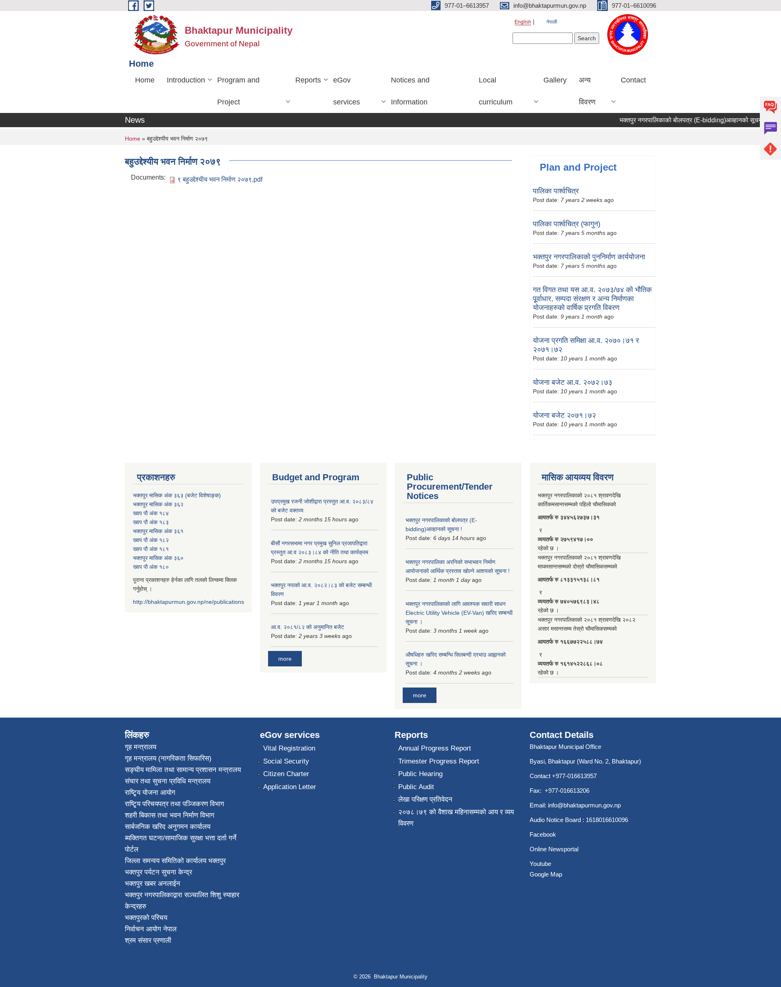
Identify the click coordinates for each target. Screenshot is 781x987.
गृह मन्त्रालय (140, 747)
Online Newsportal (554, 849)
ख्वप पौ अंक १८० (151, 567)
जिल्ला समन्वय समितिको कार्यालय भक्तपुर (175, 861)
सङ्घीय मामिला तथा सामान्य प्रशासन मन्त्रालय (183, 770)
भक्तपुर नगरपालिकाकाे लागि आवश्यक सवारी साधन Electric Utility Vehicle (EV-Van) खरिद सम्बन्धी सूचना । (459, 613)
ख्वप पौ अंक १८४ (151, 513)
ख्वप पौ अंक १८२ (151, 540)
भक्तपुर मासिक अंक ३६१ (158, 531)
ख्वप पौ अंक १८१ (151, 549)
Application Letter (289, 787)
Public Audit (416, 787)
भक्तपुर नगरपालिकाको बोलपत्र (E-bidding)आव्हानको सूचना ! (682, 120)
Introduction (186, 80)
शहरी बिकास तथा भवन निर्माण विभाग (169, 815)
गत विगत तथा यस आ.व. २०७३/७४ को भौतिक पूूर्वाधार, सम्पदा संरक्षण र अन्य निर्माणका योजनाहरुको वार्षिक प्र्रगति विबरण (592, 299)
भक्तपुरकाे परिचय (146, 918)
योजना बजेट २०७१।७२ (564, 415)
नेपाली (551, 22)
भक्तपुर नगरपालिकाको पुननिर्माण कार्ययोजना (589, 257)
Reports (308, 80)
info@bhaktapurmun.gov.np (584, 805)
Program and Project (238, 91)
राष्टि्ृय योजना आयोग (150, 792)
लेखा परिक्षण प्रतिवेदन (425, 799)
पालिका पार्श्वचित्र (556, 191)
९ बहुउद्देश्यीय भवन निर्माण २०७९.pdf (219, 179)
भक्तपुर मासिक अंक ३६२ (158, 504)
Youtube (540, 863)
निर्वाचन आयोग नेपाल (151, 929)
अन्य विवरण (587, 91)
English (523, 22)
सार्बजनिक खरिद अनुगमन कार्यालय (167, 827)
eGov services (346, 91)
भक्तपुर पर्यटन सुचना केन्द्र (158, 872)
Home (145, 80)
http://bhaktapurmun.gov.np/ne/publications (188, 602)
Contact (633, 80)
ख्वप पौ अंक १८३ (151, 522)
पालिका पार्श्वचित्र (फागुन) (566, 224)
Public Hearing (420, 774)
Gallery (555, 80)
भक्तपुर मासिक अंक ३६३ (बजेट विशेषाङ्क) (177, 495)
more (285, 658)
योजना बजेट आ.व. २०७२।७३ (572, 382)
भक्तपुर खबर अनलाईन (152, 883)
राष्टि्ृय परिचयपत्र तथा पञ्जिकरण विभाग (174, 804)
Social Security (286, 761)
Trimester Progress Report (438, 761)
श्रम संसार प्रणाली (148, 940)
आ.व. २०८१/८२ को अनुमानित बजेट (307, 627)
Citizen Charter (286, 774)
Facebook (543, 834)
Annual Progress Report (434, 748)
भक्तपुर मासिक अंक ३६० (158, 558)
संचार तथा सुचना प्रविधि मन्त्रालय (167, 781)
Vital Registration (289, 748)
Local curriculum (496, 91)
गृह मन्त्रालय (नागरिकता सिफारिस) (168, 758)
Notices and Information (410, 91)
